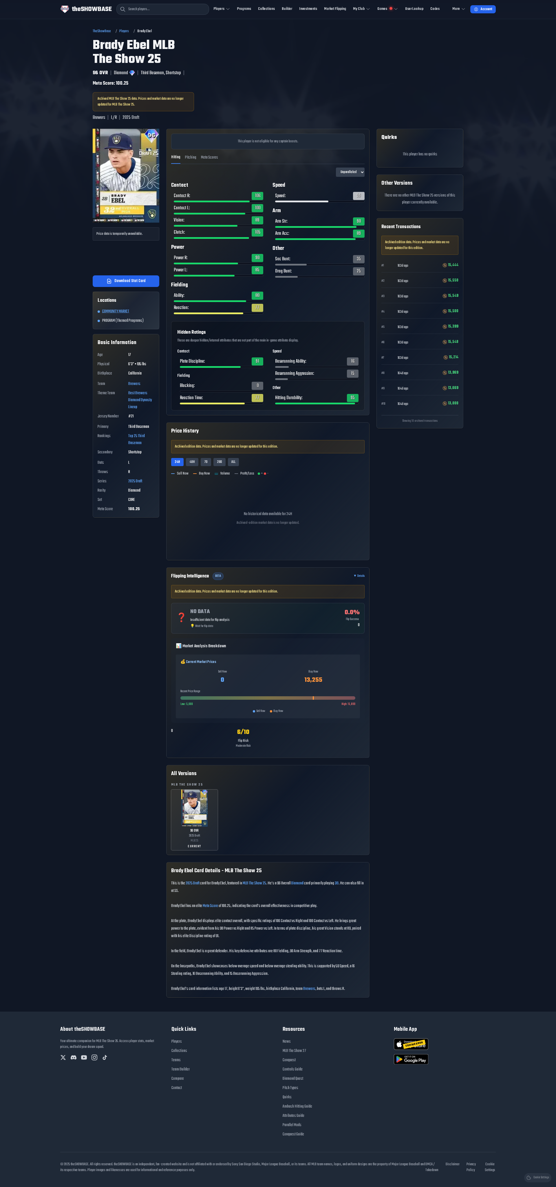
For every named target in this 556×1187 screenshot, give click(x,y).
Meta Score (210, 906)
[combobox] (162, 9)
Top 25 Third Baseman (136, 439)
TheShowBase (102, 31)
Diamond (297, 883)
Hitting (175, 157)
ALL (233, 462)
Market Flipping (335, 9)
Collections (266, 9)
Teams (176, 1060)
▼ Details (359, 576)
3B (337, 883)
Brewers (134, 384)
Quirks (287, 1097)
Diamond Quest (293, 1078)
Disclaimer (453, 1164)
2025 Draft (135, 481)
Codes (435, 9)
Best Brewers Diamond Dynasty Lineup (140, 400)
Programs (244, 9)
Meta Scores (209, 157)
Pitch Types (290, 1088)
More (456, 9)
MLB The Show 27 (294, 1051)
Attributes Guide (293, 1116)
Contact (176, 1088)
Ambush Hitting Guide (297, 1106)
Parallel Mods (292, 1125)
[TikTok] (105, 1057)
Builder (287, 9)
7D (206, 462)
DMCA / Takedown (431, 1167)
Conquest (289, 1060)
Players (124, 31)
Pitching (190, 157)
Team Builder (180, 1069)
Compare (177, 1078)
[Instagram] (94, 1057)
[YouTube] (84, 1057)
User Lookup (414, 9)
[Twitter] (63, 1057)
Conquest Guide (293, 1134)
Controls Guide (293, 1069)
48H (192, 462)
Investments (308, 9)
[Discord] (73, 1057)
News (287, 1041)
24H (177, 462)
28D (219, 462)
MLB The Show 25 (254, 883)
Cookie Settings (490, 1167)
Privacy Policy (471, 1167)
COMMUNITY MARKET (115, 311)
